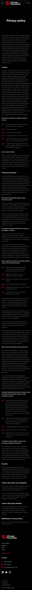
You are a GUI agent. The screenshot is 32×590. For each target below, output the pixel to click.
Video (3, 547)
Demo (3, 550)
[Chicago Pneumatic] (13, 3)
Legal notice (4, 580)
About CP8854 (5, 543)
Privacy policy (5, 582)
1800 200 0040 (8, 562)
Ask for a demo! (6, 553)
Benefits (4, 545)
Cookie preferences (6, 584)
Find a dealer (7, 564)
